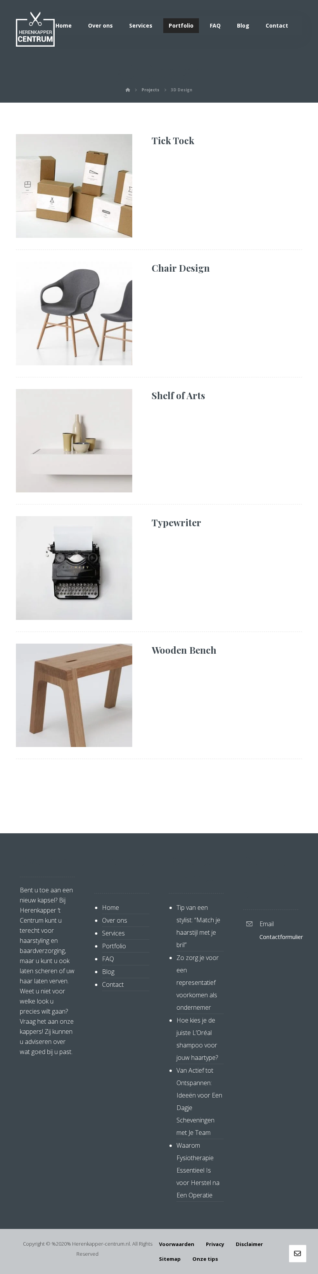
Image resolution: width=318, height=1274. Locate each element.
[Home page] (128, 89)
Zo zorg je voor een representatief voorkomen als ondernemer (197, 982)
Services (113, 933)
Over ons (114, 920)
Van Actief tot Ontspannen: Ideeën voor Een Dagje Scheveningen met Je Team (199, 1101)
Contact (113, 984)
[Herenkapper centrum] (35, 29)
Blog (108, 971)
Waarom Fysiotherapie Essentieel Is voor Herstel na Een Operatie (197, 1170)
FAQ (108, 959)
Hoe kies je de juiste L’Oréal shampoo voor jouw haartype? (197, 1039)
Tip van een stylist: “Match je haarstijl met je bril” (198, 926)
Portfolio (114, 946)
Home (110, 907)
